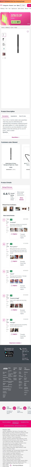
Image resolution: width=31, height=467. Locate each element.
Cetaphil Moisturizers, (12, 457)
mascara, (21, 438)
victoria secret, (13, 434)
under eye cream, (9, 441)
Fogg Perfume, (9, 463)
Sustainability (6, 386)
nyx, (13, 450)
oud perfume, (16, 445)
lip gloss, (12, 432)
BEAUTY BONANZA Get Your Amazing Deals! (12, 1)
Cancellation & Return (10, 382)
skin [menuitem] (6, 8)
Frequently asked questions (10, 375)
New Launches (21, 376)
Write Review (21, 198)
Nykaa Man (20, 379)
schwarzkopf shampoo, (19, 450)
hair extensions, (13, 440)
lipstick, (4, 431)
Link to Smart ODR (4, 396)
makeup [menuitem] (2, 8)
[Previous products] (2, 163)
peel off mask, (10, 451)
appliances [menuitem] (14, 8)
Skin (25, 374)
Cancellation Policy (25, 422)
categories (6, 5)
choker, (10, 445)
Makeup (8, 27)
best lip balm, (17, 451)
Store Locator (10, 379)
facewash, (8, 450)
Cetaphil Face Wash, (11, 453)
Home (2, 27)
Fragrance (26, 390)
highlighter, (9, 431)
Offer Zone (20, 373)
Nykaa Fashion (20, 382)
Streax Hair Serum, (10, 459)
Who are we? (4, 373)
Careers (4, 375)
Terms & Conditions (6, 422)
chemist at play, (15, 438)
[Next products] (29, 163)
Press (4, 379)
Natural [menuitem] (26, 8)
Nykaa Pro (20, 385)
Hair (25, 376)
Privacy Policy (16, 423)
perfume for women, (20, 432)
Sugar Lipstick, (21, 460)
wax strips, (16, 441)
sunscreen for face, (10, 443)
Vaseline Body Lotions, (12, 460)
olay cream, (20, 440)
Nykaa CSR (4, 384)
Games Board (15, 376)
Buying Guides (15, 379)
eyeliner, (13, 435)
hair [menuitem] (10, 8)
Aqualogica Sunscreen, (11, 462)
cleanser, (9, 438)
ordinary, (9, 437)
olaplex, (8, 447)
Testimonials (5, 381)
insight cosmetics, (19, 443)
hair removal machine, (14, 444)
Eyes (12, 27)
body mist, (12, 447)
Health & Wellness (26, 388)
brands (11, 5)
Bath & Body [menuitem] (21, 8)
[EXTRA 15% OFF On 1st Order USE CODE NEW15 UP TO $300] (15, 18)
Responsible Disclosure (5, 389)
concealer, (20, 431)
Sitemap (20, 387)
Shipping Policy (15, 422)
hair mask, (17, 435)
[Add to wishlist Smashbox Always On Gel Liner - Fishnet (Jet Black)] (28, 31)
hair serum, (15, 431)
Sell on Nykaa (9, 389)
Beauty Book (15, 373)
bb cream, (6, 434)
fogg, (24, 440)
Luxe (25, 394)
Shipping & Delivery (10, 385)
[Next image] (5, 58)
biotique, (8, 432)
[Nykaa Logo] (1, 5)
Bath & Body (25, 379)
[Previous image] (3, 58)
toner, (13, 437)
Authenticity (5, 377)
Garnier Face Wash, (10, 456)
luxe (15, 5)
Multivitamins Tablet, (11, 454)
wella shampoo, (19, 447)
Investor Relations (5, 392)
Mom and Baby (25, 384)
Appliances (26, 381)
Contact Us (10, 371)
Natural (25, 392)
